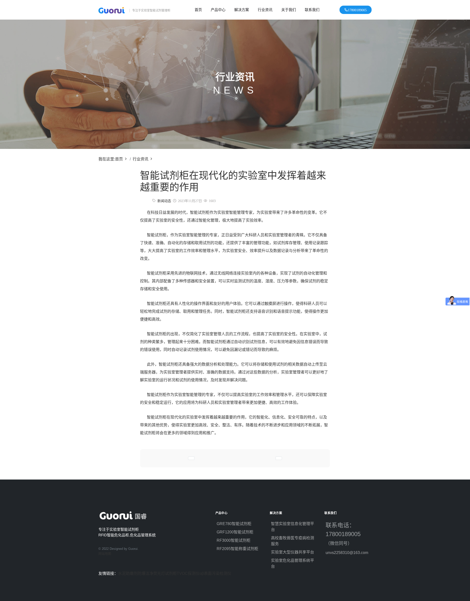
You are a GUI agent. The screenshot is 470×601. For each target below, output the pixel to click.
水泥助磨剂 (128, 573)
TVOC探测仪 (188, 573)
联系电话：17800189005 (346, 534)
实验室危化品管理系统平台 (292, 563)
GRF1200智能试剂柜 (235, 532)
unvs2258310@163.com (347, 553)
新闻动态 (164, 201)
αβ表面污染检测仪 (215, 573)
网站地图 (104, 553)
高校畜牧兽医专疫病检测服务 (292, 541)
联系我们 (312, 10)
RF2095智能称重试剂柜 (237, 549)
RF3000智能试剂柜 (233, 540)
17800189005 (357, 10)
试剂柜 (171, 573)
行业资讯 (265, 10)
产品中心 (218, 10)
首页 (198, 10)
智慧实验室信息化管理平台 (292, 527)
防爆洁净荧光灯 (151, 573)
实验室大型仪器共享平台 (292, 552)
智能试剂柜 (200, 212)
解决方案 (241, 10)
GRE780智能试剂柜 (234, 524)
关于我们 (288, 10)
